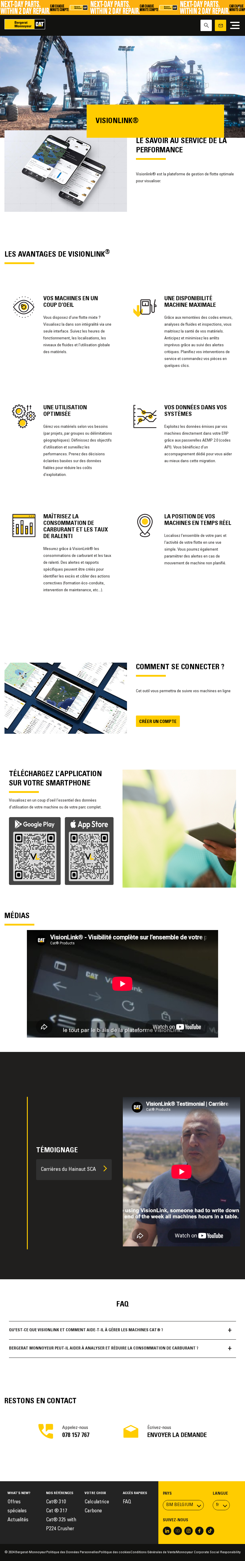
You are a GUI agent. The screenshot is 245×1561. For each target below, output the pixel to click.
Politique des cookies (114, 1552)
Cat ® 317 (56, 1511)
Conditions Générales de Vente (153, 1552)
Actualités (17, 1520)
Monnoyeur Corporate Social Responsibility (208, 1552)
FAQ (127, 1502)
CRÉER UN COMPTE (158, 722)
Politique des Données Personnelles (72, 1552)
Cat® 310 (56, 1502)
